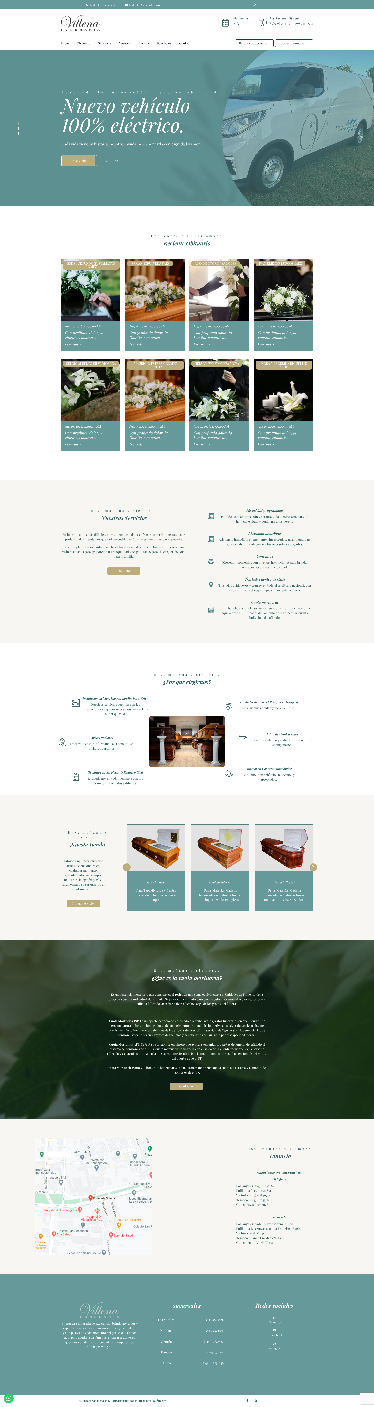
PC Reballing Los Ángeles (150, 1401)
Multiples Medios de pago (144, 5)
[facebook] (248, 5)
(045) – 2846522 (259, 1195)
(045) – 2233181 (259, 1200)
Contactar (124, 571)
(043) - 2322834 (260, 1190)
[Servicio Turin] (284, 848)
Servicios (104, 43)
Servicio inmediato (294, 43)
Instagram (275, 1348)
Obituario (83, 43)
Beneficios (164, 43)
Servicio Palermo (156, 882)
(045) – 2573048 (257, 1204)
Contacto (185, 43)
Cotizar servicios (83, 903)
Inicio (65, 43)
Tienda (144, 43)
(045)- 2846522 (214, 1341)
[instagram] (254, 5)
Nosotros (125, 43)
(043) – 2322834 (264, 1186)
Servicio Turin (284, 882)
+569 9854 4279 (280, 23)
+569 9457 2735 (303, 23)
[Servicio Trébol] (220, 848)
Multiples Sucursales (102, 5)
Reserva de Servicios (253, 43)
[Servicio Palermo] (156, 848)
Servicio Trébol (220, 882)
